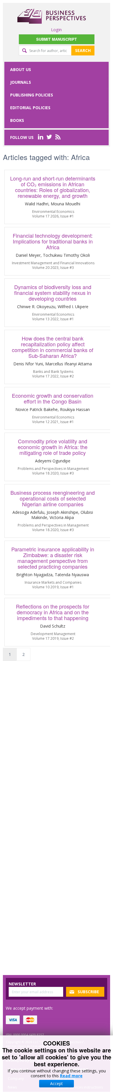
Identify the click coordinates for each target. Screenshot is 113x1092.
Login (56, 29)
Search (83, 50)
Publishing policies (31, 95)
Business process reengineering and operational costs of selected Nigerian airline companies (52, 498)
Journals (20, 82)
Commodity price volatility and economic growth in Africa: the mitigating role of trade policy (53, 446)
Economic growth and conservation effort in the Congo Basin (52, 398)
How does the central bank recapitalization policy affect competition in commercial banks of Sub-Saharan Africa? (52, 346)
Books (17, 120)
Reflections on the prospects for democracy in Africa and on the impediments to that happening (52, 612)
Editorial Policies (30, 107)
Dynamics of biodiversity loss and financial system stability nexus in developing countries (52, 292)
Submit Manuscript (56, 39)
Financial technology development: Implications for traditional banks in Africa (53, 241)
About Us (20, 69)
